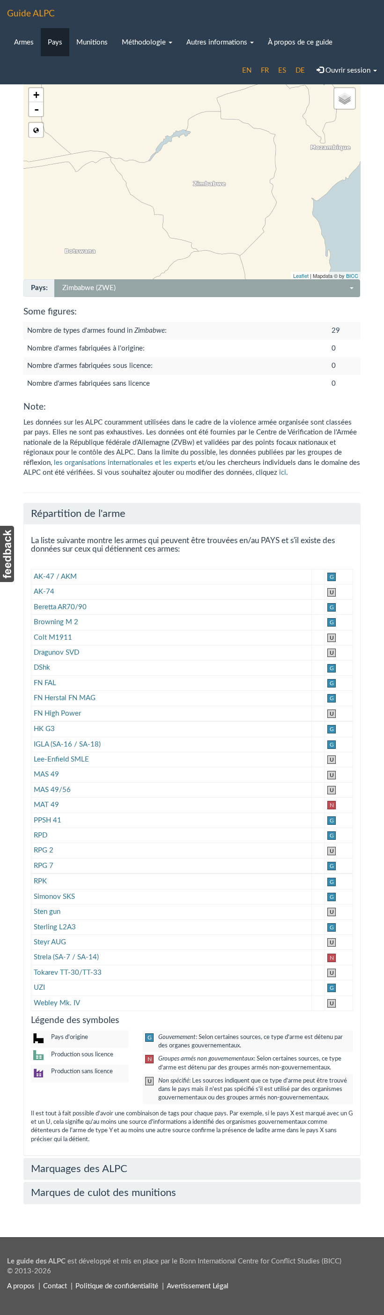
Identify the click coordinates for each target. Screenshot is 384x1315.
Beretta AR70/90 (60, 607)
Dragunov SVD (56, 652)
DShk (42, 667)
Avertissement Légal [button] (198, 1286)
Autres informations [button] (217, 42)
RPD (40, 835)
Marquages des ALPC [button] (79, 1169)
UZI (39, 987)
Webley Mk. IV (57, 1003)
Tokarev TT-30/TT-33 (68, 972)
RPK (40, 881)
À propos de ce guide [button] (300, 42)
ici (282, 472)
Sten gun (47, 911)
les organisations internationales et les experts (125, 462)
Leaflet (301, 275)
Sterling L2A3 (55, 927)
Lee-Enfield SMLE (61, 759)
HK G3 (44, 728)
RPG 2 (43, 850)
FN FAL (45, 683)
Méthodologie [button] (145, 42)
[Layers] (344, 98)
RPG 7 (43, 865)
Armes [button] (24, 42)
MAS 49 (46, 774)
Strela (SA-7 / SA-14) (66, 957)
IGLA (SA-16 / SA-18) (67, 744)
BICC (352, 275)
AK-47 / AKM (55, 576)
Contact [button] (55, 1286)
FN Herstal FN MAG (65, 698)
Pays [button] (55, 42)
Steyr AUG (50, 942)
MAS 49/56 (52, 789)
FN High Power (57, 713)
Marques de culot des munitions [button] (103, 1193)
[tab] (192, 513)
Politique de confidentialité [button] (116, 1286)
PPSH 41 (47, 820)
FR (265, 70)
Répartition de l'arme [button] (78, 513)
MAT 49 (46, 804)
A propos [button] (21, 1286)
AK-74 (44, 591)
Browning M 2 (56, 622)
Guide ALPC (31, 13)
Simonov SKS (54, 896)
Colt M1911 (53, 637)
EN (246, 70)
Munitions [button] (92, 42)
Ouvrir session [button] (348, 70)
